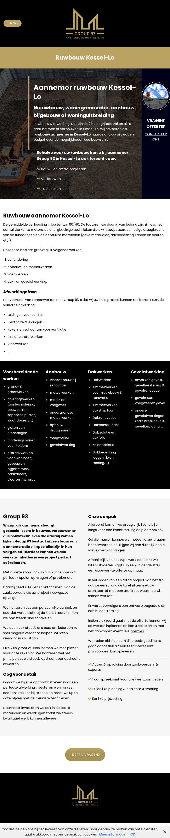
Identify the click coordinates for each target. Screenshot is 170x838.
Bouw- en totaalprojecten (63, 168)
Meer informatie (112, 834)
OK (132, 834)
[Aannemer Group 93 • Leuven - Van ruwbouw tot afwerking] (85, 23)
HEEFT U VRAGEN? (85, 754)
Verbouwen (51, 178)
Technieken (51, 188)
